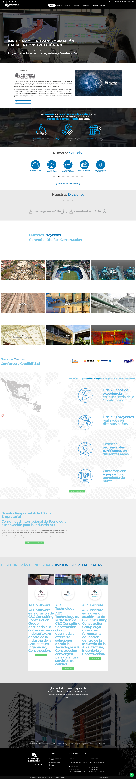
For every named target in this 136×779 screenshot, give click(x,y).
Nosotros (59, 5)
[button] (98, 83)
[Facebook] (3, 2)
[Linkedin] (12, 2)
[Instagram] (6, 2)
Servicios (76, 5)
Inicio (51, 5)
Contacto (102, 5)
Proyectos (86, 5)
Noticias (95, 5)
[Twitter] (15, 2)
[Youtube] (9, 2)
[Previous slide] (29, 165)
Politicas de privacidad (103, 777)
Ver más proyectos (22, 272)
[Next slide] (107, 165)
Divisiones (67, 5)
